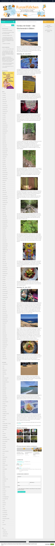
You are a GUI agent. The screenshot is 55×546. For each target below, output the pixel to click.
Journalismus (5, 419)
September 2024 (5, 111)
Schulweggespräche (6, 496)
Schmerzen (4, 490)
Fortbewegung (5, 405)
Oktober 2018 (5, 247)
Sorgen (4, 500)
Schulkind (4, 494)
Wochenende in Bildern (31, 21)
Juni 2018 (4, 255)
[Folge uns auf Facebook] (13, 21)
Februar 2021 (5, 192)
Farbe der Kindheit (5, 401)
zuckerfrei (4, 524)
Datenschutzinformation (10, 19)
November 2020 (5, 198)
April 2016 (4, 307)
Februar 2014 (5, 358)
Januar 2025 (4, 103)
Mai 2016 (4, 305)
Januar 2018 (4, 265)
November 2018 (5, 245)
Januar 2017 (4, 289)
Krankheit (4, 443)
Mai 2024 (4, 119)
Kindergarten (4, 429)
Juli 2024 (4, 115)
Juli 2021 (4, 182)
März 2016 (4, 309)
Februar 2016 (5, 311)
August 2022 (4, 156)
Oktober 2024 (5, 109)
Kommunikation (5, 441)
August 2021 (4, 180)
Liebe (3, 455)
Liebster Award (5, 457)
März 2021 (4, 190)
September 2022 (5, 154)
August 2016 (4, 299)
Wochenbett (4, 516)
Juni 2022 (4, 160)
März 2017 (4, 285)
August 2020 (4, 204)
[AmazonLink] (8, 88)
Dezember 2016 (5, 291)
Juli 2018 (4, 253)
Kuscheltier (4, 447)
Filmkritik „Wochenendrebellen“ (7, 64)
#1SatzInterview (5, 364)
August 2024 (4, 113)
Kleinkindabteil (5, 437)
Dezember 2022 (5, 148)
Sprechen (4, 504)
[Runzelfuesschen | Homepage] (24, 10)
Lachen (4, 449)
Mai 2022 (4, 162)
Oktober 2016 (5, 295)
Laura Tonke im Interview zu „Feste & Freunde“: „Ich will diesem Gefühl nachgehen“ (8, 60)
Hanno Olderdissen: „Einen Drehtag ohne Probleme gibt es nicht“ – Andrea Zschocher (7, 52)
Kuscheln (4, 445)
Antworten (20, 466)
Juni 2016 (4, 303)
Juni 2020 (4, 208)
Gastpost (4, 407)
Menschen (4, 461)
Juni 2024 (4, 117)
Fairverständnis (5, 397)
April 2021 (4, 188)
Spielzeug (4, 502)
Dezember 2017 (5, 267)
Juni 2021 (4, 184)
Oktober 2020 (5, 200)
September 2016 (5, 297)
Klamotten (4, 433)
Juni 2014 (4, 350)
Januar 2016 (4, 313)
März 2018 (4, 261)
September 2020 (5, 202)
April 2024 (4, 121)
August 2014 (4, 346)
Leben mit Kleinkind (5, 451)
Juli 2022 (4, 158)
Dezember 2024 (5, 105)
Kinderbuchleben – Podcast (7, 423)
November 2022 (5, 150)
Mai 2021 (4, 186)
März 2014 (4, 356)
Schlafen (4, 488)
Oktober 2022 (5, 152)
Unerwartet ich (5, 512)
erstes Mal (4, 393)
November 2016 (5, 293)
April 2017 (4, 283)
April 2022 (4, 164)
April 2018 (4, 259)
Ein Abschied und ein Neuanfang (7, 30)
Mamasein (4, 459)
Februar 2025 (5, 101)
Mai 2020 (4, 210)
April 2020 (4, 212)
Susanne (19, 423)
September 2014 (5, 344)
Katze (4, 421)
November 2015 (5, 317)
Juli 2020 (4, 206)
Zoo (3, 522)
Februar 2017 (5, 287)
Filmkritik (4, 403)
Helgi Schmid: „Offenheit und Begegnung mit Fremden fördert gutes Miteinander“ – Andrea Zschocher (7, 58)
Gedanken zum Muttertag (6, 43)
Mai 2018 (4, 257)
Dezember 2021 (5, 172)
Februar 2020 (5, 216)
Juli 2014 (4, 348)
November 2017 (5, 269)
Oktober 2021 (5, 176)
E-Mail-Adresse (32, 482)
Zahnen (4, 520)
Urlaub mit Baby (23, 21)
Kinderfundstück (5, 427)
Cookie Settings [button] (47, 544)
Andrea (19, 30)
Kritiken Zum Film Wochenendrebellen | (8, 63)
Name (19, 482)
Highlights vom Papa (6, 413)
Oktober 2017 (5, 271)
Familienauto (4, 399)
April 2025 (4, 97)
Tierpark (4, 508)
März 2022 (4, 166)
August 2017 (4, 275)
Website (19, 485)
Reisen (18, 21)
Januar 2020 (4, 218)
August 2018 (4, 251)
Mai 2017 (4, 281)
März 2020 (4, 214)
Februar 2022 (5, 168)
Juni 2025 (4, 93)
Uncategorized (5, 510)
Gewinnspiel (4, 411)
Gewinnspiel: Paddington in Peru (7, 35)
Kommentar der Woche (6, 439)
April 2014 (4, 354)
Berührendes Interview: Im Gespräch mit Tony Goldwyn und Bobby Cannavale (8, 54)
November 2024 (5, 107)
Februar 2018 (5, 263)
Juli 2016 (4, 301)
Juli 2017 (4, 277)
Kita (3, 431)
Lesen (4, 453)
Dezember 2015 (5, 315)
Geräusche (4, 409)
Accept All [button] (52, 544)
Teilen (4, 506)
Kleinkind (4, 435)
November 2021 (5, 174)
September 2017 (5, 273)
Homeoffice (4, 415)
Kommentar (19, 476)
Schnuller (4, 492)
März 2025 (4, 99)
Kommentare (20, 461)
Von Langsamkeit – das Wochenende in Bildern (36, 453)
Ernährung (4, 391)
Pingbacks (27, 461)
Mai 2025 (4, 95)
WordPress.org (5, 535)
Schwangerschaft (5, 498)
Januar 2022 (4, 170)
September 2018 (5, 249)
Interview (4, 417)
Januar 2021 (4, 194)
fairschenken (5, 395)
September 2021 (5, 178)
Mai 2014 (4, 352)
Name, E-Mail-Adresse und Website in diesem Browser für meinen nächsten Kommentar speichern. (29, 489)
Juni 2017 (4, 279)
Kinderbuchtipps (5, 425)
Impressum (3, 19)
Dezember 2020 (5, 196)
